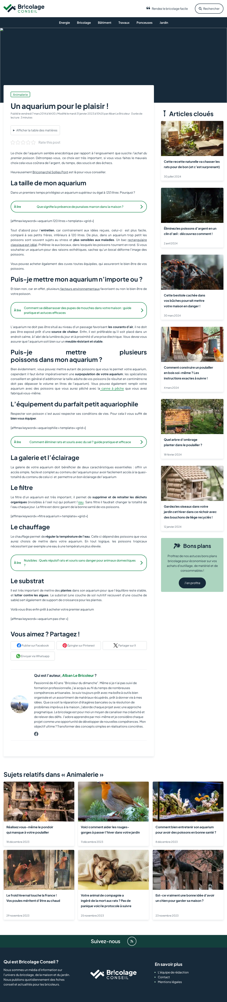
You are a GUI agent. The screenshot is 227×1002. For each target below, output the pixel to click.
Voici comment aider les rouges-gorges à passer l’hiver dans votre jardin (110, 829)
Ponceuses (145, 22)
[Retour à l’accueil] (24, 8)
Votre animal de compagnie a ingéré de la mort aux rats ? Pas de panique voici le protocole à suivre (106, 900)
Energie (64, 22)
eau (81, 502)
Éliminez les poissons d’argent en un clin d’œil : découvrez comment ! (190, 230)
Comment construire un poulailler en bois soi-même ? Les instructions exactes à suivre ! (188, 372)
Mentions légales (170, 982)
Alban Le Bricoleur (78, 675)
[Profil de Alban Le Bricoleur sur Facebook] (36, 734)
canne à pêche (112, 388)
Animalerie (20, 94)
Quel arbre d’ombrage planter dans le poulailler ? (183, 442)
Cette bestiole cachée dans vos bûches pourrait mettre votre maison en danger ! (184, 300)
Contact (164, 977)
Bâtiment (104, 22)
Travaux (123, 22)
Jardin (164, 22)
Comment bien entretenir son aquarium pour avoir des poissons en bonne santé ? (186, 829)
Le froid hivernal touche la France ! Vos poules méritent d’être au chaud (33, 897)
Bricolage (84, 22)
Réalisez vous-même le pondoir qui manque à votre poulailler (29, 829)
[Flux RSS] (131, 941)
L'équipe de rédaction (173, 972)
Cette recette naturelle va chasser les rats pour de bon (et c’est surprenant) (192, 164)
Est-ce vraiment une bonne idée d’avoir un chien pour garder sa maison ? (185, 897)
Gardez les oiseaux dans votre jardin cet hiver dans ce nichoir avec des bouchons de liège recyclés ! (190, 511)
